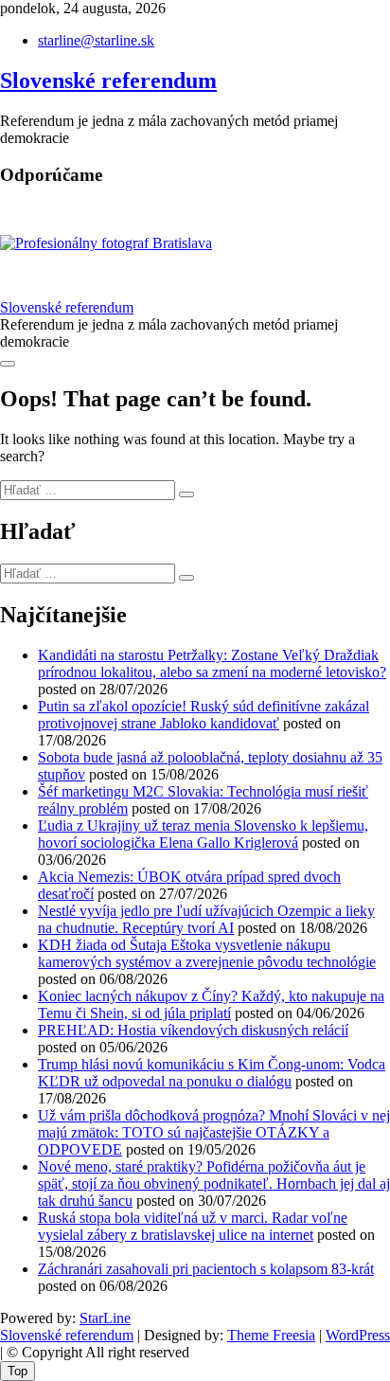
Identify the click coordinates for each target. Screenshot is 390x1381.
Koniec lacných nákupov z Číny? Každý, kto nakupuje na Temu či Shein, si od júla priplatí (211, 1004)
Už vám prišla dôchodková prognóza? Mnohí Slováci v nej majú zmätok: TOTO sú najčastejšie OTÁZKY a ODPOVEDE (214, 1132)
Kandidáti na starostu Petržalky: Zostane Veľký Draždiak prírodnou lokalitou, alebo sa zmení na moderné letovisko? (212, 663)
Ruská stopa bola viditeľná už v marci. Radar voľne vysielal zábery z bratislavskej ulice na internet (192, 1226)
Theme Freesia (271, 1335)
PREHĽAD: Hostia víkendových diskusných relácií (193, 1030)
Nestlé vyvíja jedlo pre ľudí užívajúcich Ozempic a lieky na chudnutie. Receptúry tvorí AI (206, 919)
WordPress (358, 1335)
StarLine (105, 1318)
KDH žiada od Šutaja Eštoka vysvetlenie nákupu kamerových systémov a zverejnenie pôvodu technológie (207, 953)
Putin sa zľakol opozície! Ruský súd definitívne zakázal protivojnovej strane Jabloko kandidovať (203, 714)
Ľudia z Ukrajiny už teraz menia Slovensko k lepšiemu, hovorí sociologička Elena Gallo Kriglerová (203, 834)
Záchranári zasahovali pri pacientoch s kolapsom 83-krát (206, 1269)
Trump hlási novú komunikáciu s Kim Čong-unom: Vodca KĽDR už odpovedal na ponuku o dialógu (211, 1072)
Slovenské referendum (108, 80)
